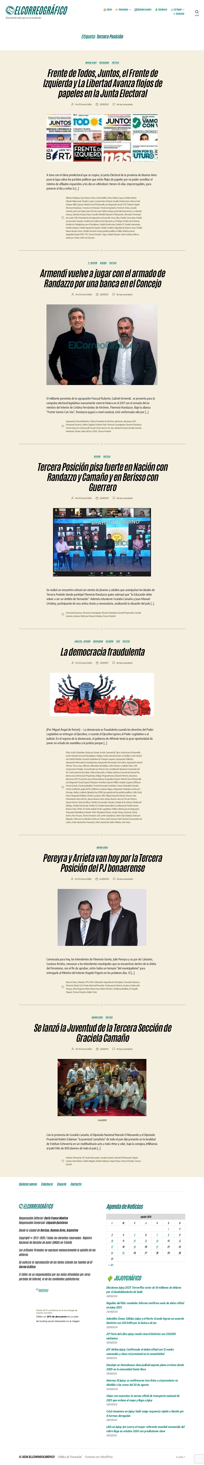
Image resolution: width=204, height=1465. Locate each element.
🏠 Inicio (107, 9)
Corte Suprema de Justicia (79, 772)
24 (112, 1252)
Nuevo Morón (71, 802)
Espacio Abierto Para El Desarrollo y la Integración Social (99, 204)
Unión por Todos (72, 237)
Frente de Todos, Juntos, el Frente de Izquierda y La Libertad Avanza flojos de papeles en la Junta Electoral (102, 83)
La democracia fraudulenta (102, 652)
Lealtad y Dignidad (86, 792)
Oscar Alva (115, 217)
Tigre (104, 234)
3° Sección (92, 263)
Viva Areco (126, 822)
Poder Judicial (90, 809)
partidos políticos (109, 231)
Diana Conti (135, 201)
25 (123, 1252)
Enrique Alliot (71, 204)
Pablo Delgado (89, 1161)
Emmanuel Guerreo (73, 424)
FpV (80, 985)
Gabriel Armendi (120, 428)
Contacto (75, 1184)
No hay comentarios (125, 104)
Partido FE (119, 224)
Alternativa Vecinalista (99, 765)
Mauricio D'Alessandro (114, 214)
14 (157, 1240)
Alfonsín (86, 765)
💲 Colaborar (161, 9)
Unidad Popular (113, 234)
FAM (91, 982)
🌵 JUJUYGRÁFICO (123, 1277)
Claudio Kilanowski (73, 201)
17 (112, 1246)
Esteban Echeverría (73, 1157)
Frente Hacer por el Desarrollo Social (80, 428)
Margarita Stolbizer (78, 795)
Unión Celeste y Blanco (129, 234)
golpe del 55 (85, 789)
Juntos (128, 211)
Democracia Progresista (85, 775)
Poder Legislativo (104, 809)
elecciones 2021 (130, 421)
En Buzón (109, 641)
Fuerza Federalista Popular (127, 785)
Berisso (103, 263)
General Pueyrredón (126, 612)
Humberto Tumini (73, 431)
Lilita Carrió (137, 792)
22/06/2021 (104, 498)
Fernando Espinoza (131, 982)
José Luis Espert (79, 211)
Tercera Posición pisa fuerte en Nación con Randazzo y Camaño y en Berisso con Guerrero (102, 477)
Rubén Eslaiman (102, 1161)
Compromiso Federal (103, 201)
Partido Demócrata (106, 224)
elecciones (119, 421)
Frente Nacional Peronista (93, 985)
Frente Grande (71, 785)
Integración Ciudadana (122, 789)
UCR (98, 815)
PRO (82, 234)
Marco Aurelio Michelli (95, 214)
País (118, 641)
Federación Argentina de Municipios (108, 982)
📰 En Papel (176, 9)
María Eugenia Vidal (81, 988)
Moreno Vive (130, 795)
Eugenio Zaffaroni (133, 782)
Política (115, 62)
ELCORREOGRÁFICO (41, 1457)
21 (157, 1246)
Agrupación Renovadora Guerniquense (81, 762)
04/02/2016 (104, 879)
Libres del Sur (86, 431)
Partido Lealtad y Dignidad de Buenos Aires (118, 227)
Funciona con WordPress (99, 1457)
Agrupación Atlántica (124, 759)
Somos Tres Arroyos (74, 815)
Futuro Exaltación (73, 789)
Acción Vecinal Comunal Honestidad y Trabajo (84, 755)
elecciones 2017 (72, 779)
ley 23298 (99, 792)
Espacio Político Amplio (115, 782)
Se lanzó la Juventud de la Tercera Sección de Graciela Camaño (102, 1033)
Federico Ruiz (100, 424)
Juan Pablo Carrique (105, 211)
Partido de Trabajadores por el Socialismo (82, 224)
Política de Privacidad (69, 1457)
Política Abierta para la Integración (125, 809)
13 (146, 1240)
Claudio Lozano (88, 201)
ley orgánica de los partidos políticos (117, 792)
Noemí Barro (77, 1161)
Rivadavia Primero (104, 812)
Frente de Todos (122, 207)
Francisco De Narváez (90, 207)
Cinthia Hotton (130, 197)
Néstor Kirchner (106, 988)
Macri (68, 795)
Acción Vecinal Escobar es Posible (116, 755)
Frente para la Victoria (113, 985)
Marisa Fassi (94, 988)
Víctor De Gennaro (87, 237)
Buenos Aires (90, 62)
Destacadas (104, 62)
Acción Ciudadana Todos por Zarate (84, 752)
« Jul (110, 1264)
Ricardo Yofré (90, 812)
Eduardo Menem (121, 775)
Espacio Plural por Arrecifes (94, 782)
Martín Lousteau (93, 795)
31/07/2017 (104, 662)
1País (68, 752)
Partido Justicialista (120, 988)
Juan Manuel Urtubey (93, 616)
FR (83, 1157)
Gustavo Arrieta (129, 985)
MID (75, 217)
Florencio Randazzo (73, 207)
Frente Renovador (92, 1157)
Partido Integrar (72, 227)
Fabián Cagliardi (88, 424)
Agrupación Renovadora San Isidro (112, 762)
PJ (83, 809)
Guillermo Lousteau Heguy (101, 789)
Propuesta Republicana (75, 812)
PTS (86, 234)
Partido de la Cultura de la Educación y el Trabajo (102, 221)
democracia (70, 775)
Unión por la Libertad (81, 819)
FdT (124, 204)
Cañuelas (80, 982)
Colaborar (47, 1184)
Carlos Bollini (101, 197)
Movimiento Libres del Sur (76, 799)
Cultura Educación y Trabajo (101, 772)
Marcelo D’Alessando (122, 1157)
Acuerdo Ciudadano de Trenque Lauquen (98, 759)
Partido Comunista (127, 217)
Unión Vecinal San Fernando (82, 822)
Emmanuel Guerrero (74, 612)
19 (134, 1246)
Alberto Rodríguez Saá (75, 197)
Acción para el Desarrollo (130, 752)
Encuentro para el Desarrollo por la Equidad (95, 779)
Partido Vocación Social (92, 231)
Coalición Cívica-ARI (129, 765)
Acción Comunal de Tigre (110, 752)
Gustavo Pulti (78, 616)
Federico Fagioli (133, 204)
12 (134, 1240)
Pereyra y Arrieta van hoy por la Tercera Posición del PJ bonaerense (102, 863)
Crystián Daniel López (120, 201)
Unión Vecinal (110, 819)
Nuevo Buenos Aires (96, 799)
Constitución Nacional (117, 769)
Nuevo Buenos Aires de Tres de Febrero (120, 799)
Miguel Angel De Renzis (115, 795)
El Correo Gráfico (85, 104)
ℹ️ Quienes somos (142, 9)
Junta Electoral (120, 211)
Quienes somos (28, 1184)
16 (180, 1240)
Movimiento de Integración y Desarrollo (94, 217)
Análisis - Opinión (82, 641)
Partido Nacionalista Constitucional (112, 805)
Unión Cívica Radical (123, 815)
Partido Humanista (132, 224)
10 (112, 1240)
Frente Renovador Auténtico (104, 785)
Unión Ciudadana (108, 815)
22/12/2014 (104, 1049)
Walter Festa (91, 992)
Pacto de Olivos (84, 802)
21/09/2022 (104, 104)
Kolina (75, 792)
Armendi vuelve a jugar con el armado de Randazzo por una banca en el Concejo (102, 278)
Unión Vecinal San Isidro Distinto (108, 822)
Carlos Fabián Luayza (115, 197)
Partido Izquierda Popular (89, 227)
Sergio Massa (117, 812)
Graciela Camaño (134, 428)
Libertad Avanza (79, 214)
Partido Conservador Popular (102, 802)
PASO (94, 431)
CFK (86, 982)
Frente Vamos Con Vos (104, 428)
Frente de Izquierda (108, 207)
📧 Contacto (178, 13)
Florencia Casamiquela (116, 424)
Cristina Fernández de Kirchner (101, 421)
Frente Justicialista (85, 785)
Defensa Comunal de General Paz (126, 772)
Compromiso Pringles (74, 769)
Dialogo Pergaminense (104, 775)
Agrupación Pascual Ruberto (77, 421)
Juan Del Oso (91, 211)
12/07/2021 (104, 294)
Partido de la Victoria (131, 221)
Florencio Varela (72, 985)
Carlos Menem (114, 765)
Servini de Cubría (130, 812)
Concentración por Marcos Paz (96, 769)
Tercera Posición (94, 234)
